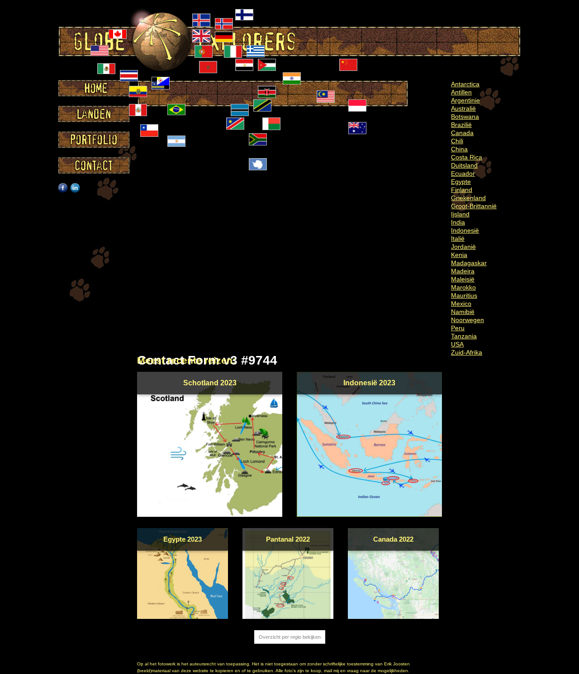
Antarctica (465, 84)
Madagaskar (469, 263)
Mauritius (464, 295)
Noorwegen (467, 319)
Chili (457, 141)
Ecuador (463, 173)
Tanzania (464, 336)
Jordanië (463, 246)
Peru (458, 328)
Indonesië (465, 230)
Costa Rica (466, 157)
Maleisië (463, 279)
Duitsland (464, 165)
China (459, 149)
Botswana (465, 116)
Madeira (463, 271)
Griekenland (468, 197)
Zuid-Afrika (466, 352)
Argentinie (465, 100)
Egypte (461, 181)
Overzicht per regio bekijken (290, 637)
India (458, 222)
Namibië (463, 311)
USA (457, 344)
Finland (461, 189)
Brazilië (461, 124)
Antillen (461, 92)
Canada (462, 132)
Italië (458, 238)
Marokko (463, 287)
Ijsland (460, 214)
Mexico (461, 303)
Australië (463, 108)
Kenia (459, 254)
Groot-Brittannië (474, 206)
